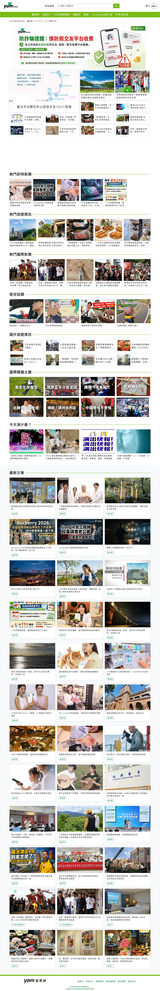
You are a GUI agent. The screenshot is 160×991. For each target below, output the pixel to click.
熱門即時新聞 (20, 174)
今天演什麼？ (20, 424)
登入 (148, 5)
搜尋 (86, 14)
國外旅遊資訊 (20, 334)
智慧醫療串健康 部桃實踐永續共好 (122, 834)
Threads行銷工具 (102, 14)
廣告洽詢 (132, 981)
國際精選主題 (20, 372)
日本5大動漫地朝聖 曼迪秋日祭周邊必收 (29, 754)
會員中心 (90, 981)
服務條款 (100, 981)
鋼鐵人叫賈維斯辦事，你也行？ (120, 547)
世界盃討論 (122, 14)
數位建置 (122, 981)
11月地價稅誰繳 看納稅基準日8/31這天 (29, 630)
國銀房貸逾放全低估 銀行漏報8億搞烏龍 (77, 754)
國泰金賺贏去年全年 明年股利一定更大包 (125, 713)
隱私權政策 (111, 981)
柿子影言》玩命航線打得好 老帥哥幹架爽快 (126, 754)
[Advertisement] (74, 154)
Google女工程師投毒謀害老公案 (73, 547)
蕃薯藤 (10, 5)
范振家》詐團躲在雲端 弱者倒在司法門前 (124, 589)
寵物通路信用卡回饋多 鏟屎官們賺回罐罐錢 (78, 672)
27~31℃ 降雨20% (46, 21)
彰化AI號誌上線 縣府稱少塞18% (25, 589)
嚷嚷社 (77, 14)
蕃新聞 (35, 14)
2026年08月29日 (17, 21)
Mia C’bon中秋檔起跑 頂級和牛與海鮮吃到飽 (79, 713)
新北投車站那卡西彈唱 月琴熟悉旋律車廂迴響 (79, 793)
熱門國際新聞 (20, 254)
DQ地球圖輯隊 (61, 14)
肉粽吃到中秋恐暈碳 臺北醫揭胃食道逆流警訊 (79, 630)
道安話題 (16, 294)
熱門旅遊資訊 (20, 214)
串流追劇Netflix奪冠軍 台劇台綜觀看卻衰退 (31, 793)
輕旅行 (46, 14)
